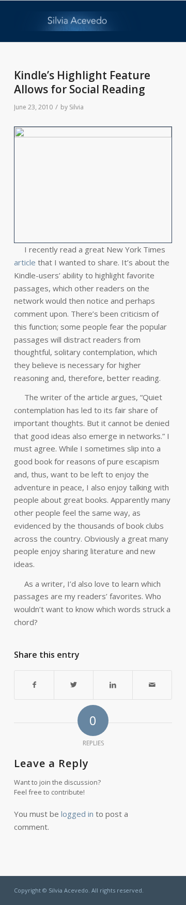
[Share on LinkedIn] (113, 685)
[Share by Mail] (152, 685)
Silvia (76, 107)
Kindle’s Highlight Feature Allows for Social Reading (82, 82)
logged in (77, 814)
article (25, 262)
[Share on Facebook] (34, 685)
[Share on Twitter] (73, 685)
